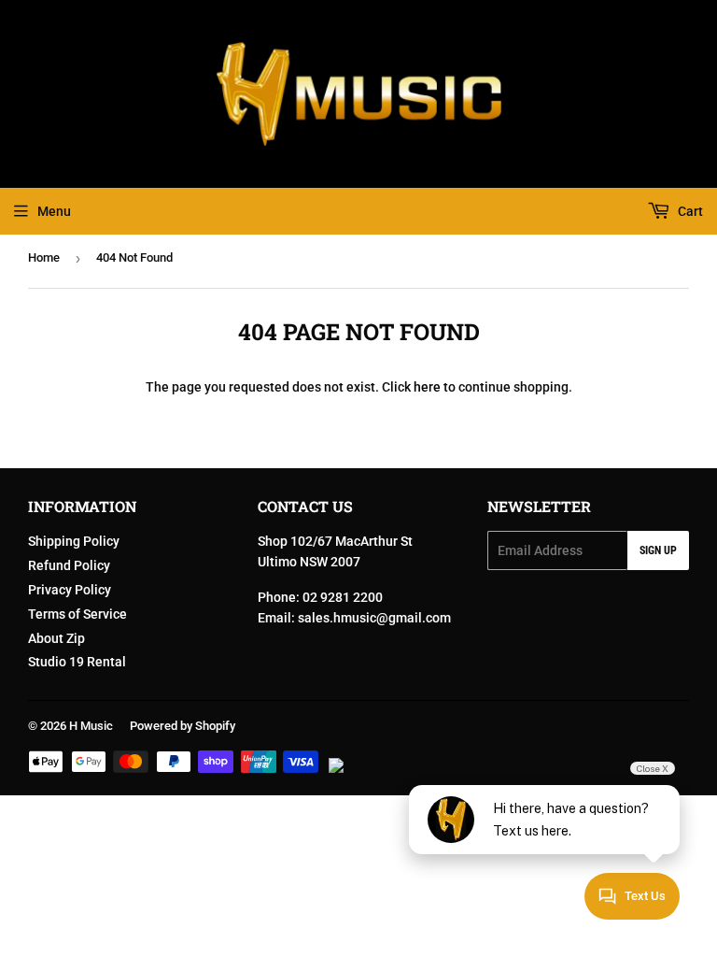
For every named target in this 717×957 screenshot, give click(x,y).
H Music (91, 726)
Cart (689, 211)
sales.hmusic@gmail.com (374, 617)
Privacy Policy (69, 589)
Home (44, 257)
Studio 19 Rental (77, 661)
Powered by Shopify (182, 726)
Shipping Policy (74, 541)
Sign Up (658, 550)
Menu (54, 211)
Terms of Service (77, 614)
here (427, 386)
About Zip (56, 638)
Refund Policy (69, 565)
